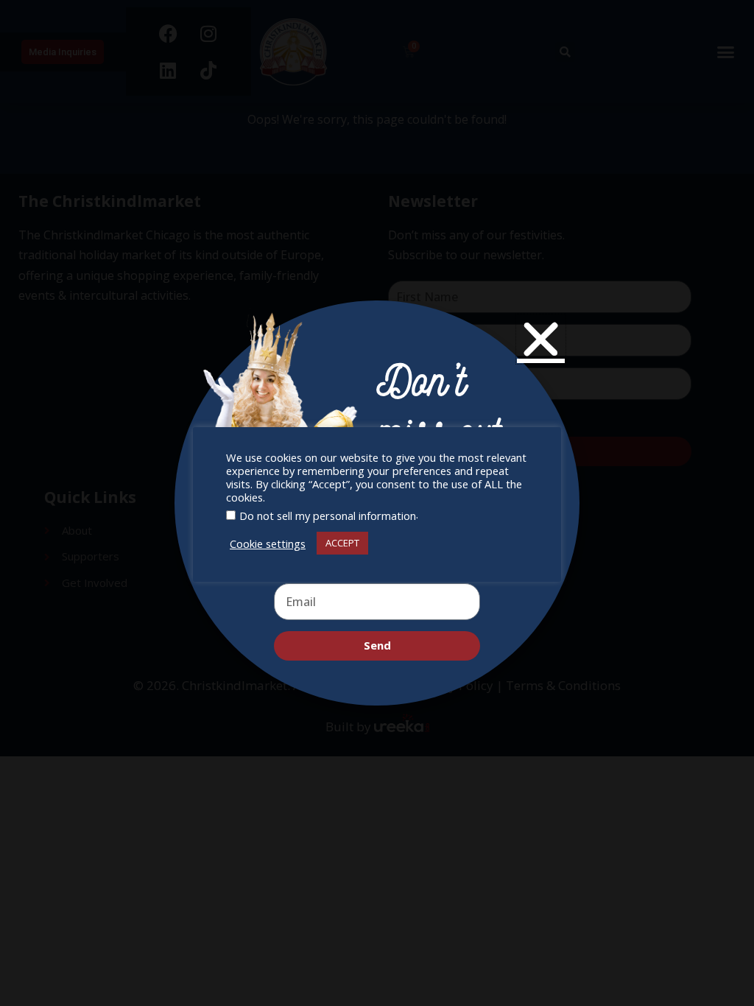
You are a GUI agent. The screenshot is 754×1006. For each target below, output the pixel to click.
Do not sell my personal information (327, 515)
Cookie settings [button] (268, 543)
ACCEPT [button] (342, 542)
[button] (541, 339)
